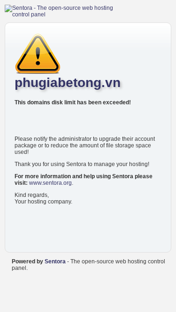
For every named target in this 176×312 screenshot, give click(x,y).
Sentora (55, 261)
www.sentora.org (50, 183)
